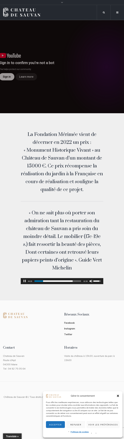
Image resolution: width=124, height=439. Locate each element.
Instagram (69, 328)
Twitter (68, 334)
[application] (62, 281)
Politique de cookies (80, 432)
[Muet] (90, 281)
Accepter (55, 424)
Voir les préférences (103, 424)
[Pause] (24, 281)
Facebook (69, 322)
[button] (117, 395)
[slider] (57, 281)
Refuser (75, 424)
